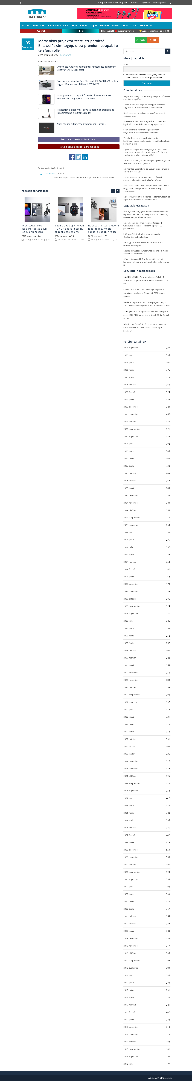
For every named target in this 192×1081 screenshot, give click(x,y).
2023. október (129, 598)
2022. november (130, 680)
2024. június (128, 539)
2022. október (129, 687)
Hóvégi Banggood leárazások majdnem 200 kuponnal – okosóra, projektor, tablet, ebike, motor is (146, 262)
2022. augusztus (130, 702)
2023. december (130, 584)
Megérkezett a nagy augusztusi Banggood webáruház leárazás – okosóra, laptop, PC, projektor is (142, 225)
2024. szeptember (131, 517)
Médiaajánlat (159, 2)
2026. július (128, 355)
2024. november (130, 502)
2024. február (129, 569)
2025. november (130, 414)
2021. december (130, 761)
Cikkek (83, 25)
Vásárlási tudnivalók (143, 25)
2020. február (129, 923)
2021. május (128, 813)
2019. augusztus (130, 967)
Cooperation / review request (112, 2)
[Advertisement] (71, 278)
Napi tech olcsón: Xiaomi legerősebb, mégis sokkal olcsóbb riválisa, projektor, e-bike (103, 230)
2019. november (130, 945)
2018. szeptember (131, 1049)
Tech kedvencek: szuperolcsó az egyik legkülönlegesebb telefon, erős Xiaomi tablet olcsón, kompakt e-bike (36, 233)
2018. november (130, 1034)
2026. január (129, 399)
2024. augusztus (130, 525)
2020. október (129, 864)
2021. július (128, 798)
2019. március (129, 1004)
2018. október (129, 1041)
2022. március (129, 739)
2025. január (129, 488)
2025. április (128, 466)
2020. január (129, 931)
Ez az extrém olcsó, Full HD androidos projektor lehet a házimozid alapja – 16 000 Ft (145, 280)
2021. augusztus (130, 790)
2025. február (129, 480)
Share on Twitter (78, 157)
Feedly (142, 40)
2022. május (128, 724)
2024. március (129, 562)
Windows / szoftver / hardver (114, 25)
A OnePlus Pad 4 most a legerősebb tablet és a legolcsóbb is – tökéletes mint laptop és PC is (144, 122)
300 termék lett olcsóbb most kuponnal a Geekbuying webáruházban (141, 235)
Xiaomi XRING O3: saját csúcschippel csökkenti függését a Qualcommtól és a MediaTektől (144, 106)
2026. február (129, 392)
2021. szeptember (131, 783)
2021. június (128, 805)
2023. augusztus (130, 613)
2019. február (129, 1012)
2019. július (128, 975)
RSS (154, 40)
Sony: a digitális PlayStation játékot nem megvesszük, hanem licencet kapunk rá (141, 131)
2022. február (129, 746)
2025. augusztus (130, 436)
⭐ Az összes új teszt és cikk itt (154, 30)
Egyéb (53, 168)
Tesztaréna (65, 54)
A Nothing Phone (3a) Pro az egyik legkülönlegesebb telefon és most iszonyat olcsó (146, 162)
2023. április (128, 643)
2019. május (128, 990)
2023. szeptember (131, 606)
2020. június (128, 894)
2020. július (128, 886)
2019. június (128, 982)
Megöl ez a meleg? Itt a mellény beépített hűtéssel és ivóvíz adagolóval (146, 97)
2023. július (128, 620)
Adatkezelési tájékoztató (160, 1078)
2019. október (129, 953)
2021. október (129, 776)
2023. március (129, 650)
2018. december (130, 1027)
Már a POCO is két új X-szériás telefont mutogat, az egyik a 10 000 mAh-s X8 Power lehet (146, 198)
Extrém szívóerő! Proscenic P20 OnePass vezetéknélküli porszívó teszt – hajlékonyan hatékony (145, 327)
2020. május (128, 901)
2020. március (129, 916)
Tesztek (25, 25)
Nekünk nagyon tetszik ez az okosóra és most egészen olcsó (144, 114)
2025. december (130, 406)
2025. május (128, 458)
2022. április (128, 731)
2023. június (128, 628)
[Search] (167, 51)
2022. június (128, 716)
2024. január (129, 576)
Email (125, 64)
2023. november (130, 591)
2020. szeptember (131, 872)
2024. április (128, 554)
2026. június (128, 362)
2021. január (129, 842)
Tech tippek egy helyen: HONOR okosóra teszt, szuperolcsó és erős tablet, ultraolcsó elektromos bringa (70, 232)
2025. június (128, 451)
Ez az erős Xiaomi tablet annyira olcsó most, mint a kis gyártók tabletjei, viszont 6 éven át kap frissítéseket (146, 188)
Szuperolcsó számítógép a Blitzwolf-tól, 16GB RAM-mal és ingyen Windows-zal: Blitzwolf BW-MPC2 (87, 83)
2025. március (129, 473)
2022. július (128, 709)
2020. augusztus (130, 879)
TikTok (80, 30)
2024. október (129, 510)
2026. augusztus (130, 347)
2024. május (128, 547)
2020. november (130, 857)
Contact (134, 2)
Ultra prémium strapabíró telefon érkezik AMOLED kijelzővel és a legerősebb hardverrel (84, 97)
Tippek (93, 25)
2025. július (128, 443)
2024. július (128, 532)
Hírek (74, 25)
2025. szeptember (131, 429)
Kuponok (41, 30)
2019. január (129, 1019)
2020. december (130, 849)
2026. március (129, 384)
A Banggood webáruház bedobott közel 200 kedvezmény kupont (143, 244)
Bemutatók (38, 25)
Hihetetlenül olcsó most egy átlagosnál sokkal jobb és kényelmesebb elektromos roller (85, 111)
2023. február (129, 657)
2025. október (129, 421)
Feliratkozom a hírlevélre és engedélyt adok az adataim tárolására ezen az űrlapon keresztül (144, 76)
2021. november (130, 768)
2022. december (130, 672)
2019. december (130, 938)
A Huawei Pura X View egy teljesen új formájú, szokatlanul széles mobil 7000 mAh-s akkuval (144, 293)
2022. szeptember (131, 694)
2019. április (128, 997)
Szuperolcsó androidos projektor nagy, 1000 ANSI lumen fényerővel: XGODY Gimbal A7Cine (146, 314)
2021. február (129, 835)
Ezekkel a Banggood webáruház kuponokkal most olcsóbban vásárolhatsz (145, 252)
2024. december (130, 495)
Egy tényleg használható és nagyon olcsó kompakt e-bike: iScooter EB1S (146, 170)
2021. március (129, 827)
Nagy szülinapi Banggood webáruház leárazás (81, 123)
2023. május (128, 635)
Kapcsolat (145, 2)
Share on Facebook (72, 157)
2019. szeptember (131, 960)
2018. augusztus (130, 1056)
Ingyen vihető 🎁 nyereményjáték (117, 30)
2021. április (128, 820)
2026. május (128, 370)
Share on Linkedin (85, 157)
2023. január (129, 665)
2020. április (128, 909)
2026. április (128, 377)
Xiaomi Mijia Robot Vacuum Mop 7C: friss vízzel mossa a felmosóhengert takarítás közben (144, 178)
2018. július (128, 1063)
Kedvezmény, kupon (58, 25)
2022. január (129, 753)
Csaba (126, 289)
